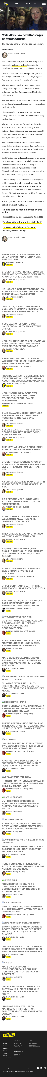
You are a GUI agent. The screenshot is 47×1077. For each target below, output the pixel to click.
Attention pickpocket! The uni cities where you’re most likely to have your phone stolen (22, 826)
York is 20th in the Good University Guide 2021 (23, 217)
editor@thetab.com (30, 1068)
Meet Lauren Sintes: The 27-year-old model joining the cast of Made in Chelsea (23, 849)
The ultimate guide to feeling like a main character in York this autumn (21, 257)
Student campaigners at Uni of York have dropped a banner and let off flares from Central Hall (23, 466)
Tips (34, 3)
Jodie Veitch (12, 384)
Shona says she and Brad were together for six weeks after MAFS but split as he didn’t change (22, 930)
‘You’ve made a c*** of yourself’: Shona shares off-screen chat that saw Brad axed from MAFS (22, 949)
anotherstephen (14, 608)
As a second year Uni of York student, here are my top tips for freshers (21, 501)
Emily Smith (11, 648)
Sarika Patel (12, 280)
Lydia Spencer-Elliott (16, 631)
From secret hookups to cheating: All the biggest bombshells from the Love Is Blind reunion (21, 888)
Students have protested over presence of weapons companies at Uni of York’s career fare (23, 274)
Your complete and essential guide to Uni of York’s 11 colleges (21, 571)
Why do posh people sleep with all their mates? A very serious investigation (22, 909)
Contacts (32, 1045)
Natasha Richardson (15, 576)
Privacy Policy (19, 1045)
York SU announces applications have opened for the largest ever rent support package (23, 343)
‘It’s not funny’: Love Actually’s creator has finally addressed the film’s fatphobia (23, 783)
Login (16, 1056)
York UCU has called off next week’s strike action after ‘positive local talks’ (21, 519)
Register (17, 1054)
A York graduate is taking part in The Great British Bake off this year (23, 484)
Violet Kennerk (13, 507)
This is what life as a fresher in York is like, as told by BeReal (22, 448)
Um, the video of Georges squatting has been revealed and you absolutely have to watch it (21, 805)
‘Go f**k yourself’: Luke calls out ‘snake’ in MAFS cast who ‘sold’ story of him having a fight (21, 990)
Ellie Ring (11, 811)
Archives (17, 1047)
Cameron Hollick (14, 366)
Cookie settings (34, 1047)
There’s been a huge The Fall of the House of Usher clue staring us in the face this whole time (23, 726)
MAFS (22, 668)
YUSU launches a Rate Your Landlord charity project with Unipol (22, 326)
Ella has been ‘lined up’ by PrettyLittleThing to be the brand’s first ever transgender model (23, 687)
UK (8, 611)
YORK (9, 265)
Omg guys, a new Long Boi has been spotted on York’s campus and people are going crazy (22, 309)
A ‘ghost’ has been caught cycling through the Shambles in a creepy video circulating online (22, 552)
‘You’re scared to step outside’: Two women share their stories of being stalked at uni (22, 746)
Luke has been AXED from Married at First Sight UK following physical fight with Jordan (22, 1010)
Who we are (33, 1043)
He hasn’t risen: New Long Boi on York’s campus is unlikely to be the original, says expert (23, 291)
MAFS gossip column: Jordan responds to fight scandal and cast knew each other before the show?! (22, 662)
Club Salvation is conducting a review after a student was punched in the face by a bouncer (22, 417)
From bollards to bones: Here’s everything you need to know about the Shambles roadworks (23, 378)
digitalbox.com (11, 1068)
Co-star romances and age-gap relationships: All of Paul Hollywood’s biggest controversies (22, 624)
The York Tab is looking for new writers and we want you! (22, 535)
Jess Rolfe (11, 297)
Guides (19, 262)
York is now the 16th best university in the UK (22, 222)
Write (28, 3)
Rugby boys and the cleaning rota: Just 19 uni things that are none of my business (23, 866)
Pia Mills (10, 262)
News (23, 53)
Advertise (17, 1043)
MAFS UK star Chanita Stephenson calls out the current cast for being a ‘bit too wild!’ (21, 970)
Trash (31, 714)
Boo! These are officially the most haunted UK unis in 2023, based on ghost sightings (21, 643)
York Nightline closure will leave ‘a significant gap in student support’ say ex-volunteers (20, 397)
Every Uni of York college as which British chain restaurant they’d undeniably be (23, 361)
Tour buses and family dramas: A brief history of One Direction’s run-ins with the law (23, 708)
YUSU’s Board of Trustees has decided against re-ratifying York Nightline (21, 432)
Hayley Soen (12, 668)
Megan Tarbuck (13, 53)
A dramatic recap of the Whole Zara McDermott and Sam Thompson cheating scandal (22, 603)
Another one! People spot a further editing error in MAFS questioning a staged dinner (21, 763)
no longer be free (19, 65)
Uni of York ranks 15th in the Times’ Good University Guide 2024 (23, 587)
